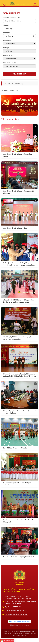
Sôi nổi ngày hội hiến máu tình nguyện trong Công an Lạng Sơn (17, 338)
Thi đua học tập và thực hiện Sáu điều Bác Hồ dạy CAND (18, 521)
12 (14, 90)
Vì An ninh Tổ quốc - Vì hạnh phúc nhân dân (19, 557)
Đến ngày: (6, 33)
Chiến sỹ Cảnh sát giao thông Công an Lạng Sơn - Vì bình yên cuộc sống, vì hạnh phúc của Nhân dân (19, 264)
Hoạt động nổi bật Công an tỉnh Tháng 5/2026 (17, 155)
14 (17, 90)
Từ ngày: (6, 25)
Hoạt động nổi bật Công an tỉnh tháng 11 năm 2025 (18, 192)
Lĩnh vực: (6, 48)
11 (12, 90)
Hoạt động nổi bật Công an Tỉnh (15, 228)
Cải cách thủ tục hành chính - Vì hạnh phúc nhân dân (19, 484)
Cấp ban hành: (8, 55)
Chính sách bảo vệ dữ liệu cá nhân (16, 614)
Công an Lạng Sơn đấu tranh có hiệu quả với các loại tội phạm (19, 412)
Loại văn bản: (7, 40)
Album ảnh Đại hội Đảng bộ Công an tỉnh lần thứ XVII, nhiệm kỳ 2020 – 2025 (18, 301)
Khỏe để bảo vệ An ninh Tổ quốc (15, 448)
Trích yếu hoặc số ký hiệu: (11, 17)
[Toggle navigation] (35, 4)
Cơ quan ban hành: (9, 63)
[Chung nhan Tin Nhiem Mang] (19, 621)
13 (15, 90)
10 (10, 90)
